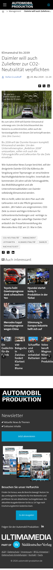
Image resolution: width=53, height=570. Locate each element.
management (29, 238)
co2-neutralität (11, 238)
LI (43, 526)
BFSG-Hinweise (41, 551)
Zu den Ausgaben (26, 515)
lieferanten (9, 242)
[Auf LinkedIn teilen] (49, 86)
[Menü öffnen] (4, 4)
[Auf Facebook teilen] (40, 86)
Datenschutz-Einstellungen (14, 554)
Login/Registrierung (49, 4)
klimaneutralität (27, 242)
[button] (4, 356)
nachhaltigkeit (10, 246)
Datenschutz (13, 551)
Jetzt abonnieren (26, 436)
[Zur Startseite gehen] (22, 4)
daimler (43, 242)
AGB (4, 551)
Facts (40, 554)
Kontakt (32, 554)
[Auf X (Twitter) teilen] (45, 86)
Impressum (26, 551)
